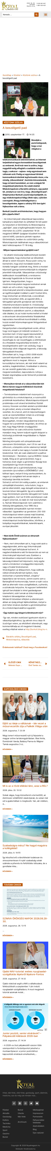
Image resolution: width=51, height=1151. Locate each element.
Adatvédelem (38, 1126)
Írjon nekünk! (38, 1133)
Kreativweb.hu (29, 1149)
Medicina (6, 1127)
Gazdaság (7, 1116)
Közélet (17, 75)
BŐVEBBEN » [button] (8, 749)
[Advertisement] (25, 47)
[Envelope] (37, 1103)
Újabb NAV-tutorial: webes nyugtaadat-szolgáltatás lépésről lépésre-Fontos (25, 973)
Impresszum (38, 1113)
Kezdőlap (7, 75)
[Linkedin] (20, 1103)
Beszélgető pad (28, 636)
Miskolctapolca (13, 639)
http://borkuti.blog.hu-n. (37, 629)
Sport (5, 1130)
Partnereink (38, 1116)
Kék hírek (22, 1116)
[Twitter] (31, 1103)
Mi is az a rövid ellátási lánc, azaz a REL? (25, 786)
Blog (35, 1129)
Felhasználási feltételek (38, 1121)
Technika (6, 1123)
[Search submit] (36, 14)
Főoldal (6, 1110)
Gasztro (6, 1133)
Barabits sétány (13, 636)
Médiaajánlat (38, 1110)
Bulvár (5, 1137)
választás (25, 639)
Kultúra (6, 1120)
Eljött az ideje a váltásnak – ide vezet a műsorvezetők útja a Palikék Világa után (25, 725)
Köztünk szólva (30, 75)
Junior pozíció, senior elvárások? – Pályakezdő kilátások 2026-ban (22, 1035)
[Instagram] (26, 1103)
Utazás (21, 1113)
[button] (45, 14)
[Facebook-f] (14, 1103)
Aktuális (6, 1113)
